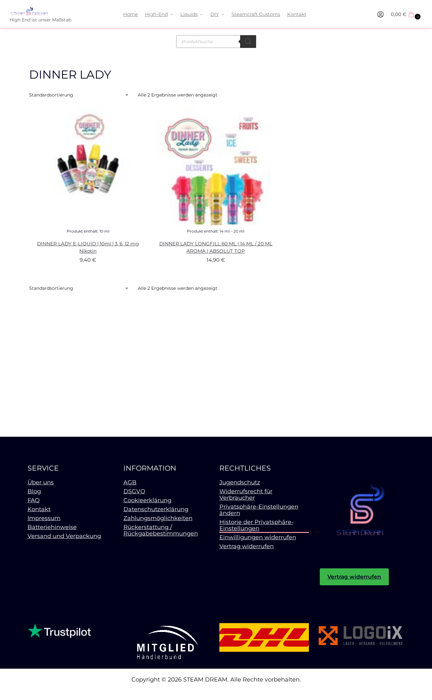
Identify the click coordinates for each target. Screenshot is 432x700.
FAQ (33, 500)
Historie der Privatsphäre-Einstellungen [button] (256, 525)
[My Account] (380, 14)
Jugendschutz (239, 482)
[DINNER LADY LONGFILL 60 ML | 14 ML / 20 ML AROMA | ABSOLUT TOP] (216, 166)
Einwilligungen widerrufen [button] (257, 537)
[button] (406, 14)
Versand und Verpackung (64, 536)
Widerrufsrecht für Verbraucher (245, 494)
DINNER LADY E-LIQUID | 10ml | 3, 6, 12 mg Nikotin (88, 247)
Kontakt (39, 509)
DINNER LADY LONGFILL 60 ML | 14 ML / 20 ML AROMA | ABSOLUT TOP (215, 247)
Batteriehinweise (52, 527)
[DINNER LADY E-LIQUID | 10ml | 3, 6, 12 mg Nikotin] (88, 166)
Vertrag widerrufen (246, 546)
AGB (130, 482)
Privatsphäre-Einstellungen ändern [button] (258, 510)
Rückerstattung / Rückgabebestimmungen (160, 530)
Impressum (43, 518)
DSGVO (134, 491)
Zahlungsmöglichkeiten (157, 518)
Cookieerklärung (147, 500)
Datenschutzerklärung (155, 509)
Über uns (40, 482)
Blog (34, 491)
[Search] (248, 41)
